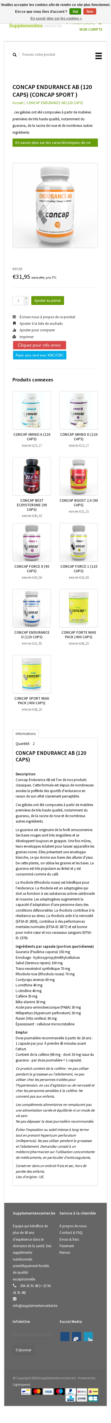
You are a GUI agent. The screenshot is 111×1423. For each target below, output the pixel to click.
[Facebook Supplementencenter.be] (64, 1336)
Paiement (66, 1246)
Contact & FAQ (71, 1232)
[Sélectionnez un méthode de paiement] (26, 1391)
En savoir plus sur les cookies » (56, 18)
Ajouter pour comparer (37, 330)
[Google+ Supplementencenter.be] (88, 1336)
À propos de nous (73, 1226)
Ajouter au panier (47, 300)
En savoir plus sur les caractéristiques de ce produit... (53, 143)
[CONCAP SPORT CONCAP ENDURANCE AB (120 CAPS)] (55, 205)
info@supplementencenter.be (35, 1305)
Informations (26, 733)
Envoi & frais (69, 1239)
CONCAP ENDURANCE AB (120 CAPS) (54, 102)
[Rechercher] (15, 55)
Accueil (18, 102)
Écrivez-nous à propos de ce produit (47, 317)
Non (90, 12)
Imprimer (26, 336)
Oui (75, 12)
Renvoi (64, 1252)
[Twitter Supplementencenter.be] (76, 1336)
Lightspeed (21, 1384)
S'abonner (23, 1350)
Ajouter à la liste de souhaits (41, 323)
